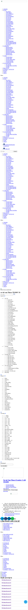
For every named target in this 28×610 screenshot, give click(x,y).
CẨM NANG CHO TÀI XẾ (10, 521)
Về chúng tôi (6, 542)
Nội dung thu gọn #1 (6, 580)
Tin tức (4, 71)
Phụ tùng (5, 70)
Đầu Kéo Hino (9, 54)
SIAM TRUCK (9, 26)
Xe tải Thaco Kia (9, 38)
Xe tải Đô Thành (9, 23)
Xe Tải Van (8, 64)
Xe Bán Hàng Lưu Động (11, 65)
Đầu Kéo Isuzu (9, 47)
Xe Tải (4, 10)
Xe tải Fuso (8, 37)
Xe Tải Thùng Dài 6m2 (11, 42)
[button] (14, 75)
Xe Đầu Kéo (6, 46)
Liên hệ (5, 73)
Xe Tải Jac (8, 11)
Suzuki (7, 39)
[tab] (14, 580)
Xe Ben (5, 55)
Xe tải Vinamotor (9, 31)
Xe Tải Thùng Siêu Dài (11, 43)
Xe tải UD (8, 44)
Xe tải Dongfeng (9, 36)
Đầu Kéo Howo (9, 48)
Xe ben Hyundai (9, 60)
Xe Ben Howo (9, 57)
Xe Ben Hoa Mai (9, 62)
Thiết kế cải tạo (6, 528)
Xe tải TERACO (9, 14)
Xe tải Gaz (8, 20)
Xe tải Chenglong (10, 16)
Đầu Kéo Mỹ (9, 49)
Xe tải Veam (8, 25)
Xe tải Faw (8, 27)
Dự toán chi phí (7, 489)
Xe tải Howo (9, 15)
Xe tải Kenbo (9, 30)
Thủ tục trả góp (14, 489)
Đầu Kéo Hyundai (10, 50)
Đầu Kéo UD (9, 53)
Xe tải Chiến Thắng (10, 28)
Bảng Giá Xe (6, 68)
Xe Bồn (7, 66)
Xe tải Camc (8, 33)
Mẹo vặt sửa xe (6, 529)
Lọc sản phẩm (4, 465)
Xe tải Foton (8, 32)
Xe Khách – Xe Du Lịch (8, 69)
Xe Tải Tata (8, 17)
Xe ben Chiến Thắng (10, 59)
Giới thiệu (5, 9)
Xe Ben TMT (9, 58)
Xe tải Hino (8, 34)
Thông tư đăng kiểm (7, 527)
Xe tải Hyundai (9, 21)
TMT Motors (9, 12)
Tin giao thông (6, 526)
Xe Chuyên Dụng (7, 63)
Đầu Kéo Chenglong (10, 52)
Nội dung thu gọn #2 (6, 582)
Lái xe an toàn (6, 524)
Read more (5, 491)
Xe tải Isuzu (8, 18)
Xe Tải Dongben (9, 22)
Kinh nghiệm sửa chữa (8, 523)
